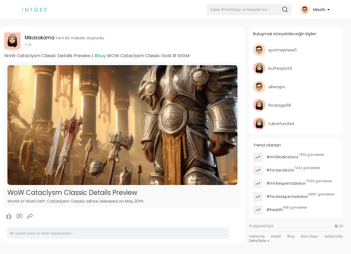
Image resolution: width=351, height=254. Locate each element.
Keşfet (276, 236)
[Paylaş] (30, 216)
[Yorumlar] (19, 216)
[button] (248, 9)
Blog (291, 236)
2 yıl (28, 44)
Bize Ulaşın (309, 236)
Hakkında (257, 236)
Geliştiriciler (333, 236)
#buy (100, 56)
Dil (340, 226)
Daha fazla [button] (258, 240)
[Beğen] (19, 216)
